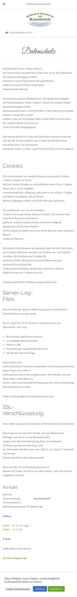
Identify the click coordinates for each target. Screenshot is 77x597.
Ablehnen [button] (40, 588)
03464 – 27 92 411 (13, 525)
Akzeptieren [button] (56, 588)
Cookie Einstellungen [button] (17, 588)
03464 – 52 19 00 (12, 529)
